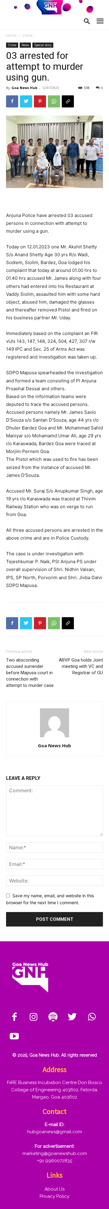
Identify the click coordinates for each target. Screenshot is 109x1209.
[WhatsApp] (54, 101)
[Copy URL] (68, 101)
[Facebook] (12, 101)
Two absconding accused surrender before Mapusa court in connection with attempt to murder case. (30, 672)
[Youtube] (14, 1037)
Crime (27, 35)
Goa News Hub (24, 87)
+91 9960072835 (54, 1160)
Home (11, 35)
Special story (42, 45)
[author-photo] (54, 737)
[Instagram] (33, 1017)
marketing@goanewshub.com (54, 1153)
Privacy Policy (54, 1196)
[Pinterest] (40, 101)
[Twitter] (26, 101)
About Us (54, 1189)
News (25, 45)
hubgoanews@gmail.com (54, 1131)
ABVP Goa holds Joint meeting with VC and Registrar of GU (81, 666)
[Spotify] (53, 1017)
